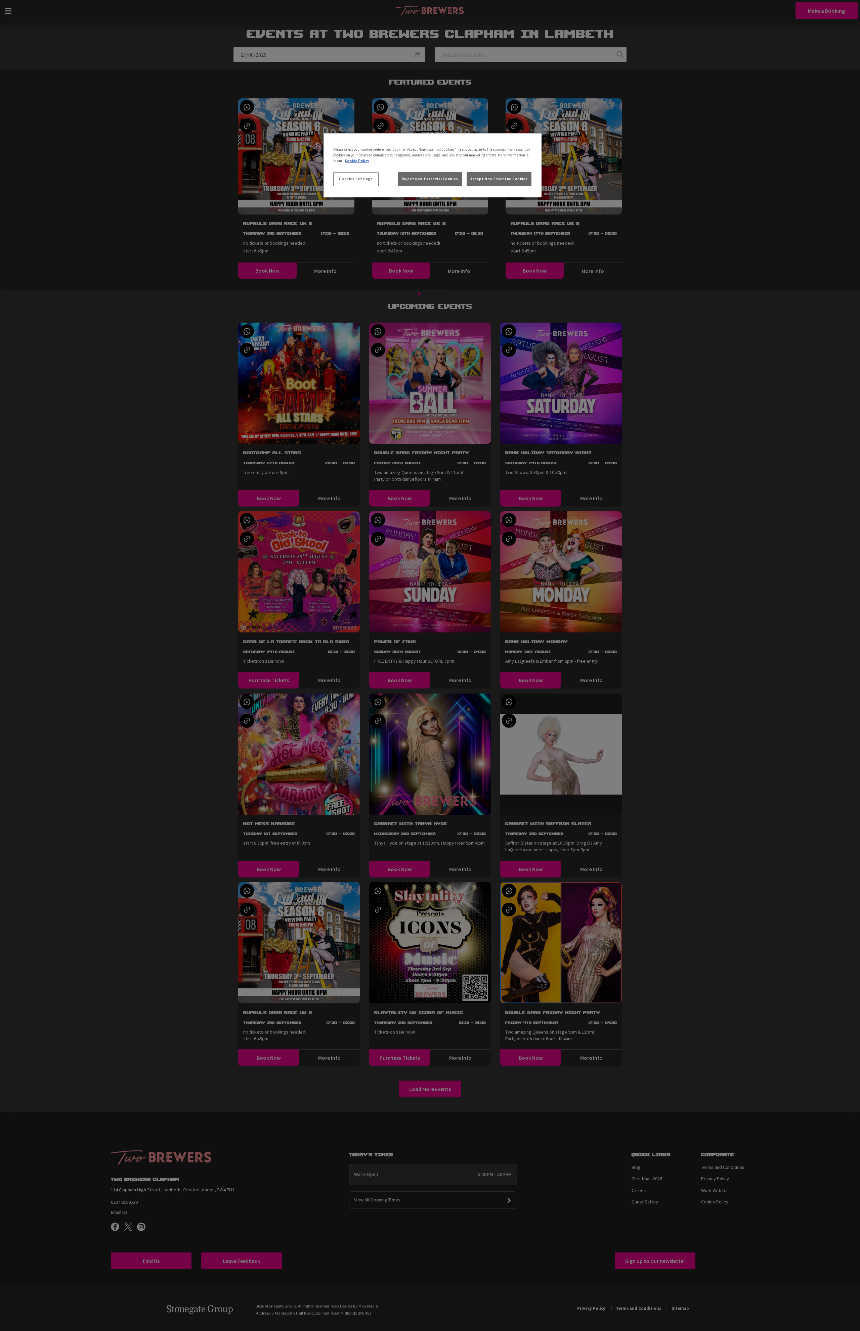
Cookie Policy (357, 160)
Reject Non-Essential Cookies (430, 179)
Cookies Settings (356, 179)
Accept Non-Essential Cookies (499, 179)
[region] (432, 165)
